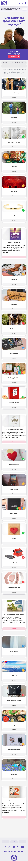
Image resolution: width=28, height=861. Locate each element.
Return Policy (21, 851)
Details (14, 97)
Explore (14, 257)
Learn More (14, 9)
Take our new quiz (14, 56)
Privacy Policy (14, 851)
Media (14, 841)
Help (6, 841)
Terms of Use (7, 851)
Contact (22, 841)
